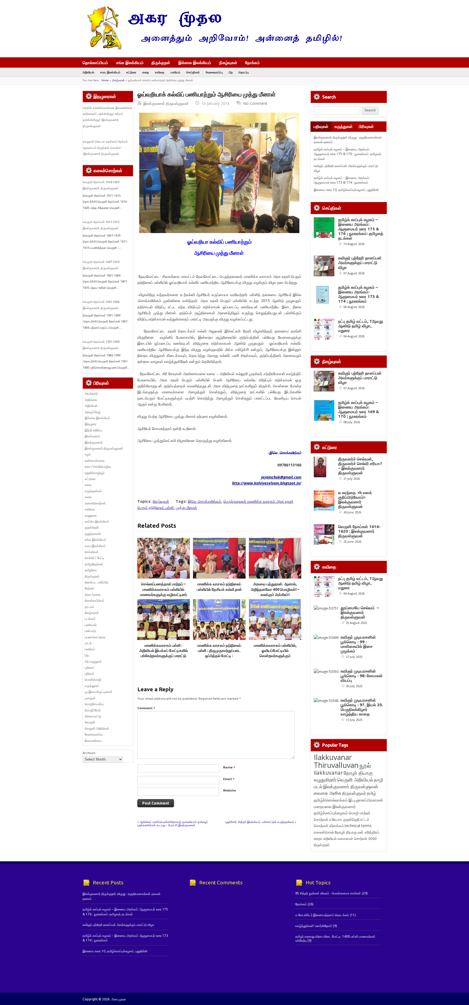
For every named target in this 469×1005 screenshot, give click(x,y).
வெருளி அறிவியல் (97, 728)
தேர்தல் (89, 588)
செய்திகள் (193, 72)
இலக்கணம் (92, 436)
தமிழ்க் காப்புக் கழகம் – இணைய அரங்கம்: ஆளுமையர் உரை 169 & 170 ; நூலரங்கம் (358, 409)
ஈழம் (88, 454)
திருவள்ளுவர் (354, 793)
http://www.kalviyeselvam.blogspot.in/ (266, 483)
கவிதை (159, 72)
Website (229, 790)
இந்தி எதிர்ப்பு (93, 430)
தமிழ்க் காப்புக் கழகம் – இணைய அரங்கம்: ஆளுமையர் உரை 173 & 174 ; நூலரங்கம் (342, 180)
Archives (89, 753)
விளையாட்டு (93, 716)
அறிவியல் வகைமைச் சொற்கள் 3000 (350, 838)
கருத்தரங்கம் (93, 491)
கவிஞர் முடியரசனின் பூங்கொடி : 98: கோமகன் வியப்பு (362, 676)
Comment (146, 708)
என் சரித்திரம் (368, 832)
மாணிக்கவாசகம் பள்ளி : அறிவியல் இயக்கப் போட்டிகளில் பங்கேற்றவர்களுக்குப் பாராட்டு (163, 650)
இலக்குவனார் (94, 442)
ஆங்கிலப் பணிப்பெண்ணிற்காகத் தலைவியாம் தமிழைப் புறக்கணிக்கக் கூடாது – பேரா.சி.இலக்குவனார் (172, 823)
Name (229, 767)
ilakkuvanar (328, 772)
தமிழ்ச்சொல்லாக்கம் (331, 800)
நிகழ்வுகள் (228, 62)
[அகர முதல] (212, 48)
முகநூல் (90, 698)
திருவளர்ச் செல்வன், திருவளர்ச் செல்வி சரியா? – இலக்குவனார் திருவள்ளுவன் (360, 466)
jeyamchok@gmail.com (281, 477)
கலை (88, 497)
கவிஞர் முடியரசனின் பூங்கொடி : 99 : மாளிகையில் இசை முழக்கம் (358, 644)
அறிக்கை (91, 399)
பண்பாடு (90, 631)
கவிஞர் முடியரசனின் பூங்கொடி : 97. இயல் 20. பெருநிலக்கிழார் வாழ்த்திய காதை (362, 707)
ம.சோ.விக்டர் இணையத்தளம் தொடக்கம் (322, 915)
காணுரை (91, 515)
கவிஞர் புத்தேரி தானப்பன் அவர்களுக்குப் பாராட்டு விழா (360, 262)
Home (105, 80)
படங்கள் (90, 618)
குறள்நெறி (92, 527)
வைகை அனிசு (327, 793)
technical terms (358, 825)
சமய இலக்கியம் (110, 72)
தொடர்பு (244, 72)
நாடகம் (89, 606)
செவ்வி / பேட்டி (94, 557)
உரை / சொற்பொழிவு (98, 466)
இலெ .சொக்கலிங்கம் (204, 501)
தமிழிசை (91, 570)
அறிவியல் (88, 72)
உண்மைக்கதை (94, 460)
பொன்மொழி (93, 679)
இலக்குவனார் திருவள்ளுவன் (166, 103)
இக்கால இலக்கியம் (194, 62)
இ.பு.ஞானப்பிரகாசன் (365, 800)
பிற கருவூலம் (93, 661)
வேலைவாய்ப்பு (214, 72)
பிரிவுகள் (366, 126)
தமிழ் (371, 793)
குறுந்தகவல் (93, 533)
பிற (231, 72)
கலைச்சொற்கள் (95, 503)
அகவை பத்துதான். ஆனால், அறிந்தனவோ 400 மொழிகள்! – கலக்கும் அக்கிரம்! (275, 589)
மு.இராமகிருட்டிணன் (98, 691)
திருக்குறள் (160, 62)
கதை (145, 72)
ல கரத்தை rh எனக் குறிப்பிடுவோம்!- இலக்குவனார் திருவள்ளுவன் (355, 499)
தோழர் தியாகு (346, 832)
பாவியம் (175, 72)
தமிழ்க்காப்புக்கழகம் (331, 812)
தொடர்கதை (93, 594)
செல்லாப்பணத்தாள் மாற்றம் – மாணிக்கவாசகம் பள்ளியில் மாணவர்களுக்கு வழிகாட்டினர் (163, 589)
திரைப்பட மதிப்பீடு (96, 582)
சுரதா (318, 838)
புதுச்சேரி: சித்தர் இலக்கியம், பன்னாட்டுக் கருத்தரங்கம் (259, 822)
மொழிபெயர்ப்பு (94, 704)
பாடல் (88, 643)
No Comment (255, 103)
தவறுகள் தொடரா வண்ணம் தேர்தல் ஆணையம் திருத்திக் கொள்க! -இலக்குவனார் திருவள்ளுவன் (105, 147)
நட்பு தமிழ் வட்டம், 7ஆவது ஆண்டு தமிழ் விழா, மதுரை (360, 326)
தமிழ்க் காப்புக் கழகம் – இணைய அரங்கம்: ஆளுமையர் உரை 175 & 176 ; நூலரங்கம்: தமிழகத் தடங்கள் (347, 154)
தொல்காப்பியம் (95, 62)
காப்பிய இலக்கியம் (97, 521)
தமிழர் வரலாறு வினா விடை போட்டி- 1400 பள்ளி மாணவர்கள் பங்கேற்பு (335, 938)
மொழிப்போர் (93, 710)
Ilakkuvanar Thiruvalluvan (336, 761)
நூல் (365, 765)
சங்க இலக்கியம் (130, 62)
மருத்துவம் (92, 685)
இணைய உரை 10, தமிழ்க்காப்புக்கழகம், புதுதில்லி (346, 189)
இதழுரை (90, 424)
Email (228, 779)
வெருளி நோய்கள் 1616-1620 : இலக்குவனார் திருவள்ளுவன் (359, 531)
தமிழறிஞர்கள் (94, 564)
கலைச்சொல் (324, 832)
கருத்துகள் (343, 126)
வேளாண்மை (93, 740)
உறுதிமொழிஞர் (94, 472)
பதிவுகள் (320, 126)
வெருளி (90, 722)
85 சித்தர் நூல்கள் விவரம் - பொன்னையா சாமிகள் (328, 893)
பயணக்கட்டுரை (95, 637)
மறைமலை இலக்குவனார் (335, 806)
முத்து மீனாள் (186, 507)
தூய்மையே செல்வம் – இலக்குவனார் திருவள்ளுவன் (360, 612)
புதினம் (89, 667)
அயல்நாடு (91, 393)
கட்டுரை (131, 72)
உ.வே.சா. (336, 819)
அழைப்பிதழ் (93, 412)
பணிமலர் (91, 625)
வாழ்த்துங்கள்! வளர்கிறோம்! (313, 926)
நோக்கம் (252, 63)
